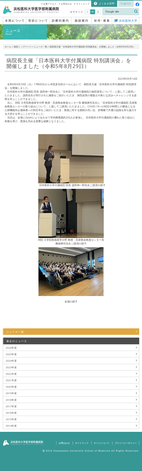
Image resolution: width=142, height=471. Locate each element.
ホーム (8, 46)
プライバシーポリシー (126, 443)
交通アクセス (50, 3)
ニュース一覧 (40, 46)
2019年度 (11, 393)
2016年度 (11, 412)
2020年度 (11, 386)
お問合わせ (66, 3)
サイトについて (101, 443)
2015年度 (11, 419)
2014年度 (11, 425)
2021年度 (11, 380)
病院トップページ (22, 46)
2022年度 (11, 373)
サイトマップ (82, 3)
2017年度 (11, 406)
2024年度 (11, 360)
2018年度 (11, 400)
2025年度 (11, 354)
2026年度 (11, 347)
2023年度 (11, 367)
